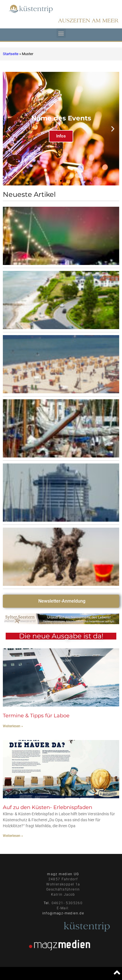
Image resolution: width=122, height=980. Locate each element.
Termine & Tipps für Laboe (36, 715)
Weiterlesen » (13, 726)
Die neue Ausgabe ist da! (61, 636)
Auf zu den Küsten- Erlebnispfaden (47, 807)
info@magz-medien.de (63, 913)
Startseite (10, 54)
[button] (61, 33)
